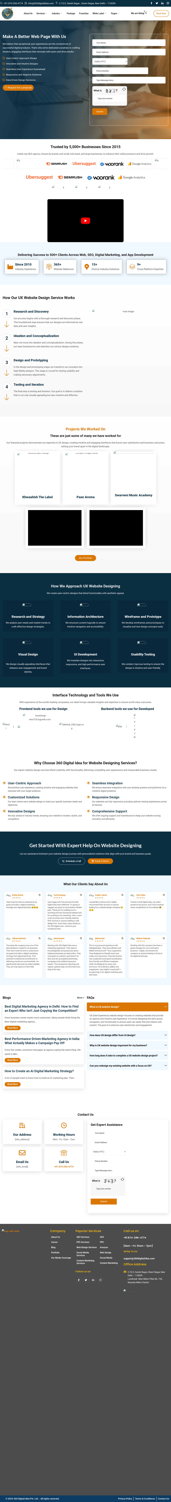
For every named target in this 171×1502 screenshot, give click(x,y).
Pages (114, 13)
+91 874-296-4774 (64, 1166)
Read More (12, 1028)
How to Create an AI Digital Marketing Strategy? (39, 1071)
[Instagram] (168, 3)
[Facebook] (151, 3)
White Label (98, 13)
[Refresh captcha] (124, 89)
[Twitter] (157, 3)
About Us (28, 13)
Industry (56, 13)
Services (40, 13)
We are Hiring (137, 13)
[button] (127, 1006)
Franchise (84, 13)
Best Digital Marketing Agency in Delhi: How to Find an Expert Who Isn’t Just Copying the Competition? (42, 1009)
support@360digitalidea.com (139, 1258)
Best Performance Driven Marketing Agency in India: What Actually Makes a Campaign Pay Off (42, 1041)
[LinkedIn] (162, 3)
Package (71, 13)
